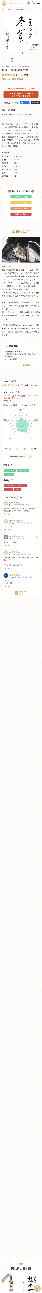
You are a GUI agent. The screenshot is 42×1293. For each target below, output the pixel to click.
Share (26, 103)
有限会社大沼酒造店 (9, 79)
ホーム (4, 9)
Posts (36, 103)
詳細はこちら (8, 401)
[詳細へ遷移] (31, 1283)
